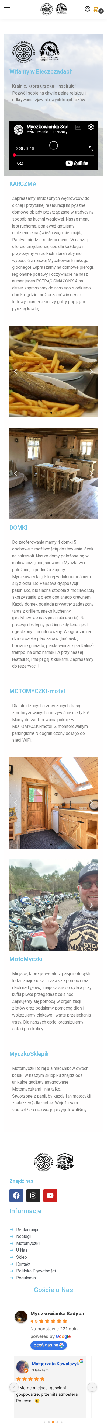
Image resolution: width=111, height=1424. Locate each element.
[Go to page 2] (53, 1422)
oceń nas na (46, 1345)
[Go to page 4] (61, 1422)
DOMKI (18, 527)
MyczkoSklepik (28, 1053)
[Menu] (12, 9)
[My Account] (87, 9)
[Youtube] (50, 1195)
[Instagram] (33, 1195)
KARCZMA (22, 183)
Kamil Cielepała (52, 1363)
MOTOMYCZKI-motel (37, 691)
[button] (97, 9)
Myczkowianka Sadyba (57, 1313)
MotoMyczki (25, 959)
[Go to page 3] (57, 1422)
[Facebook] (16, 1195)
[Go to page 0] (44, 1422)
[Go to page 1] (49, 1422)
